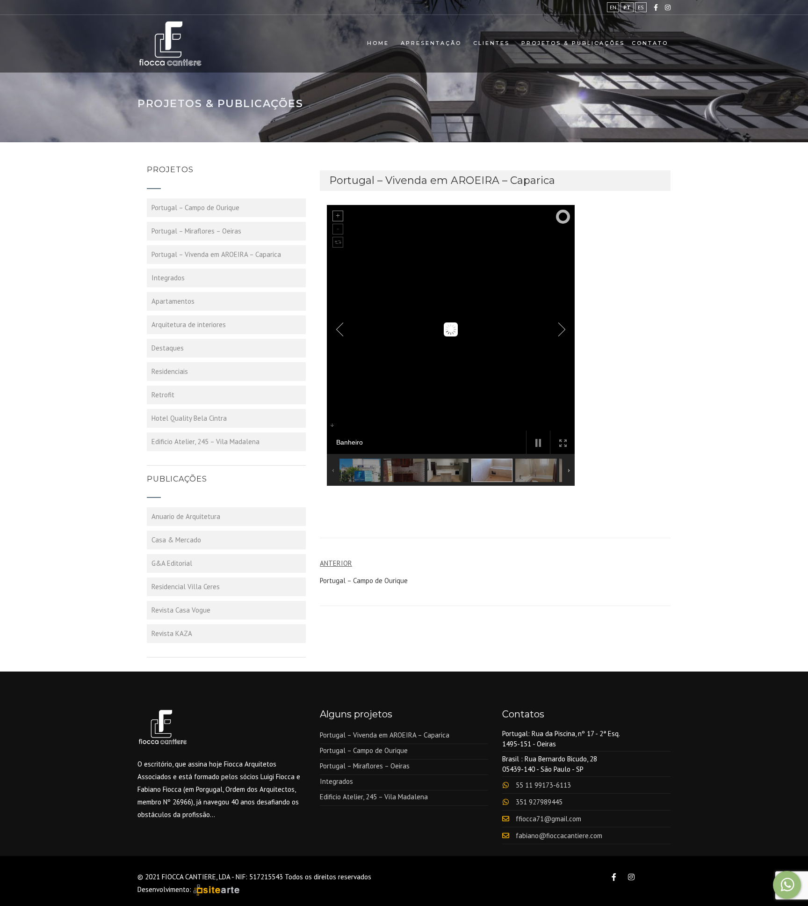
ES (641, 7)
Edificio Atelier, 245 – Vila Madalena (206, 441)
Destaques (168, 347)
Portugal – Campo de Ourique (195, 207)
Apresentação (431, 43)
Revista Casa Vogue (181, 610)
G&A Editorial (172, 563)
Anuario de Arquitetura (186, 516)
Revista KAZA (172, 633)
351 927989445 (539, 801)
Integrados (168, 277)
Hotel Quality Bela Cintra (189, 418)
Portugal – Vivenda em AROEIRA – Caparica (216, 254)
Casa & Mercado (176, 539)
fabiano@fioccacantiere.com (559, 835)
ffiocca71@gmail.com (548, 818)
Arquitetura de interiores (189, 324)
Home (378, 43)
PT (627, 7)
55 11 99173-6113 (543, 785)
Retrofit (163, 394)
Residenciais (170, 371)
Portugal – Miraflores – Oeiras (196, 230)
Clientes (491, 43)
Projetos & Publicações (573, 43)
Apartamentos (173, 301)
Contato (650, 43)
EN (613, 7)
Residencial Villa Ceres (186, 586)
